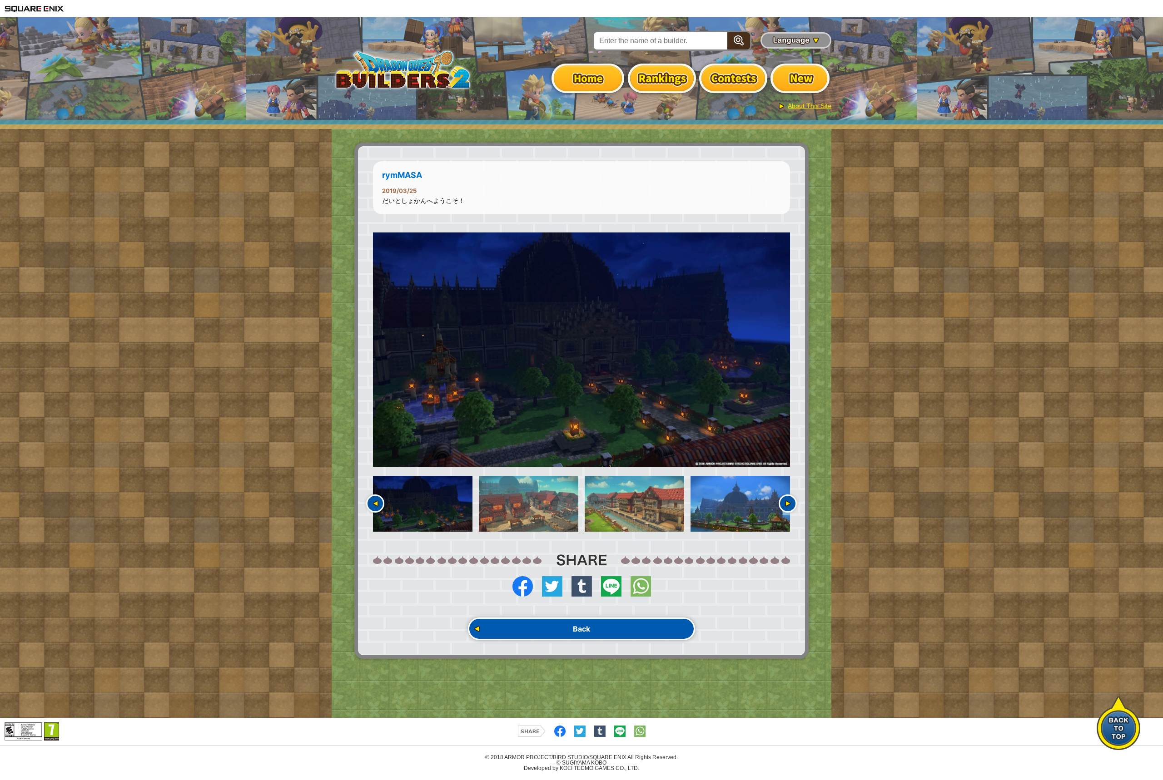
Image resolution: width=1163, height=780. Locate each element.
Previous (375, 503)
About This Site (809, 105)
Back (581, 628)
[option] (581, 349)
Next (788, 503)
